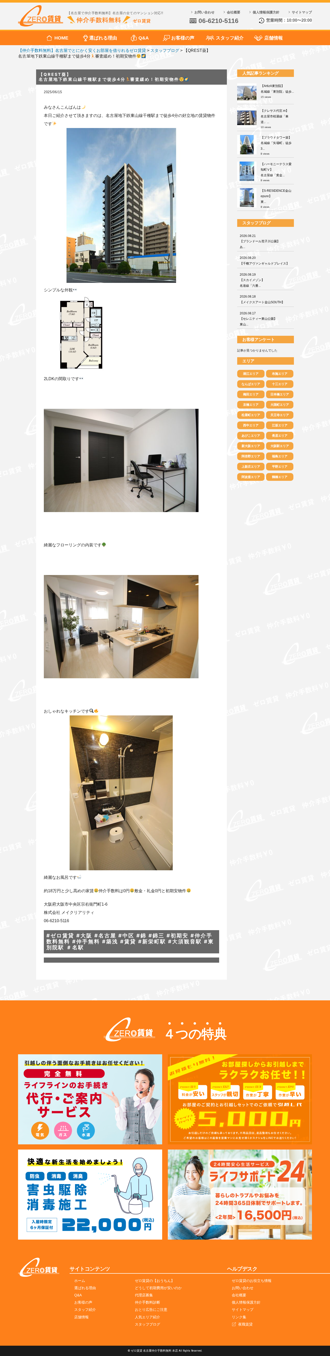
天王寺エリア (279, 415)
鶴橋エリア (279, 477)
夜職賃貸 (245, 1324)
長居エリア (279, 435)
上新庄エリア (251, 466)
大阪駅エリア (279, 446)
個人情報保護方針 (266, 12)
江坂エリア (279, 425)
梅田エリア (251, 394)
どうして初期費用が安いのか (158, 1288)
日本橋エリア (279, 394)
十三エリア (279, 384)
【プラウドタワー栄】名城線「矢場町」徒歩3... (276, 143)
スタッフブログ (147, 1324)
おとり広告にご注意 (151, 1309)
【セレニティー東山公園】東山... (258, 319)
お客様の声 (182, 38)
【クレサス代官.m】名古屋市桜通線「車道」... (275, 116)
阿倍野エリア (251, 456)
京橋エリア (251, 404)
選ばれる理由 (103, 38)
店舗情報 (273, 38)
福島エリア (279, 456)
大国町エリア (279, 404)
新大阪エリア (251, 446)
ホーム (79, 1281)
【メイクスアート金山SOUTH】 (262, 299)
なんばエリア (251, 384)
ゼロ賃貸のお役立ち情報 (251, 1281)
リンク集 (239, 1317)
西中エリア (251, 425)
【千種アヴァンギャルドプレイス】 (264, 260)
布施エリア (279, 374)
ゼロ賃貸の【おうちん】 (155, 1281)
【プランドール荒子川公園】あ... (260, 241)
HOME (61, 38)
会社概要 (233, 12)
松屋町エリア (251, 415)
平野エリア (279, 466)
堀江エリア (251, 374)
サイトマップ (302, 12)
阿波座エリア (251, 477)
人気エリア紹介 (147, 1317)
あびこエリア (251, 435)
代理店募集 (144, 1295)
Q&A (143, 38)
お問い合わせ (204, 12)
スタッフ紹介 (230, 38)
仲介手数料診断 (147, 1302)
